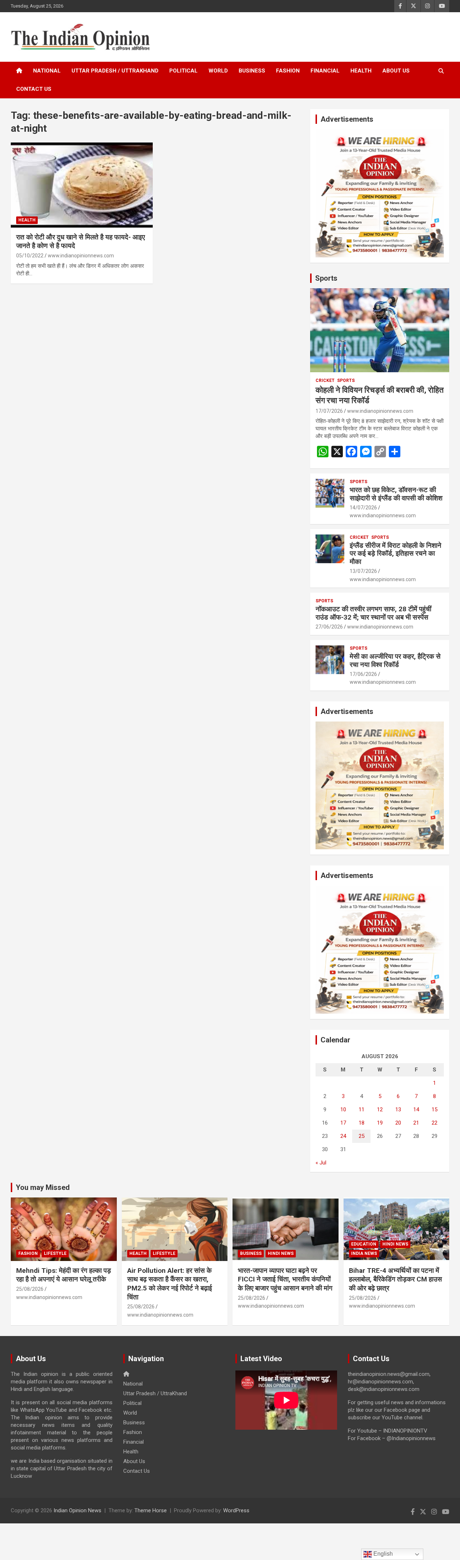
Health (361, 70)
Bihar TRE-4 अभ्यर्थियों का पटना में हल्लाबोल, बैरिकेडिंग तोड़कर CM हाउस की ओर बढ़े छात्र (395, 1279)
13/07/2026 (363, 571)
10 (343, 1109)
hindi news (281, 1253)
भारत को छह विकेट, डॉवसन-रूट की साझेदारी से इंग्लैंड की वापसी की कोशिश (396, 494)
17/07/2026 (329, 411)
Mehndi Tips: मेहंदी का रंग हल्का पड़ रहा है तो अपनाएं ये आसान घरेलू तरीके (63, 1275)
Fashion (288, 70)
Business (252, 70)
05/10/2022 (29, 255)
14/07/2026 (363, 507)
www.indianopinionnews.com (81, 255)
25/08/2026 (29, 1289)
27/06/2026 (329, 627)
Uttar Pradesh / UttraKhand (115, 70)
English (382, 1554)
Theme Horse (150, 1510)
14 (416, 1109)
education (363, 1244)
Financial (325, 70)
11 (361, 1109)
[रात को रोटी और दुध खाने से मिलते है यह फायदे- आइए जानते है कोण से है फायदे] (81, 185)
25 (361, 1136)
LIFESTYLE (55, 1253)
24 (343, 1136)
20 (398, 1123)
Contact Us (33, 89)
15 (434, 1109)
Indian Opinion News (77, 1510)
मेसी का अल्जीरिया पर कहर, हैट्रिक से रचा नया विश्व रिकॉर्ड (395, 660)
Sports (326, 278)
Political (183, 70)
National (47, 70)
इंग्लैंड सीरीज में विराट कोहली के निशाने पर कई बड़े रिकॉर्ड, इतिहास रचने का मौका (395, 553)
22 (434, 1123)
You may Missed (43, 1187)
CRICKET (325, 380)
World (218, 70)
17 (343, 1123)
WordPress (236, 1510)
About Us (396, 70)
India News (364, 1253)
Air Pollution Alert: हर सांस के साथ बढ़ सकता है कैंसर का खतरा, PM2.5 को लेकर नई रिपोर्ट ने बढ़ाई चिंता (169, 1283)
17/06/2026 (363, 674)
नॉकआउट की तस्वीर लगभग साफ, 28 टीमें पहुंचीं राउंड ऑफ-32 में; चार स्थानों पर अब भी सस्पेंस (373, 613)
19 (380, 1123)
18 (361, 1123)
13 (398, 1109)
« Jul (321, 1162)
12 (380, 1109)
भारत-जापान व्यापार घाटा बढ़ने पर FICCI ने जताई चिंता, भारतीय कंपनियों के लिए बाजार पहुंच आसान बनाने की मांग (285, 1279)
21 (416, 1123)
